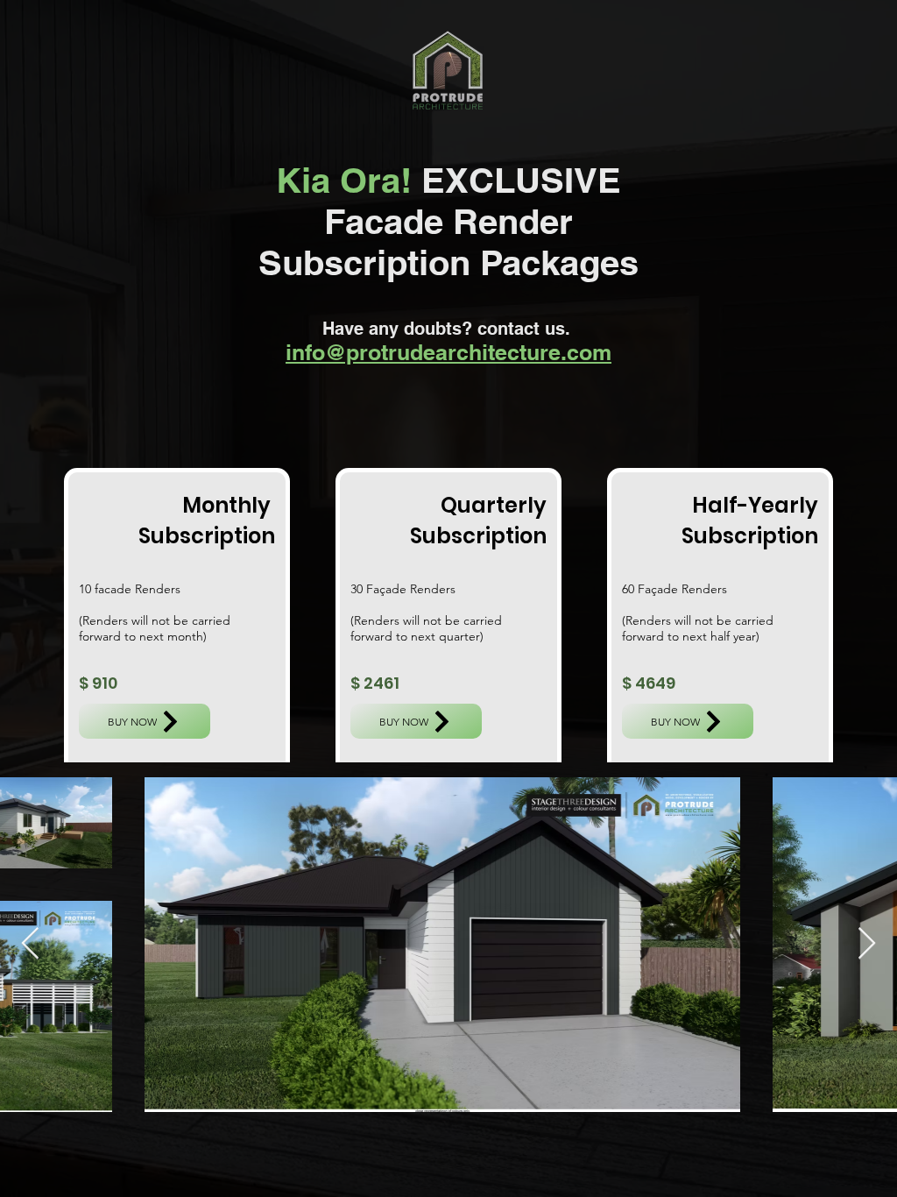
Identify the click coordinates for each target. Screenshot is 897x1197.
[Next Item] (867, 944)
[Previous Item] (30, 944)
